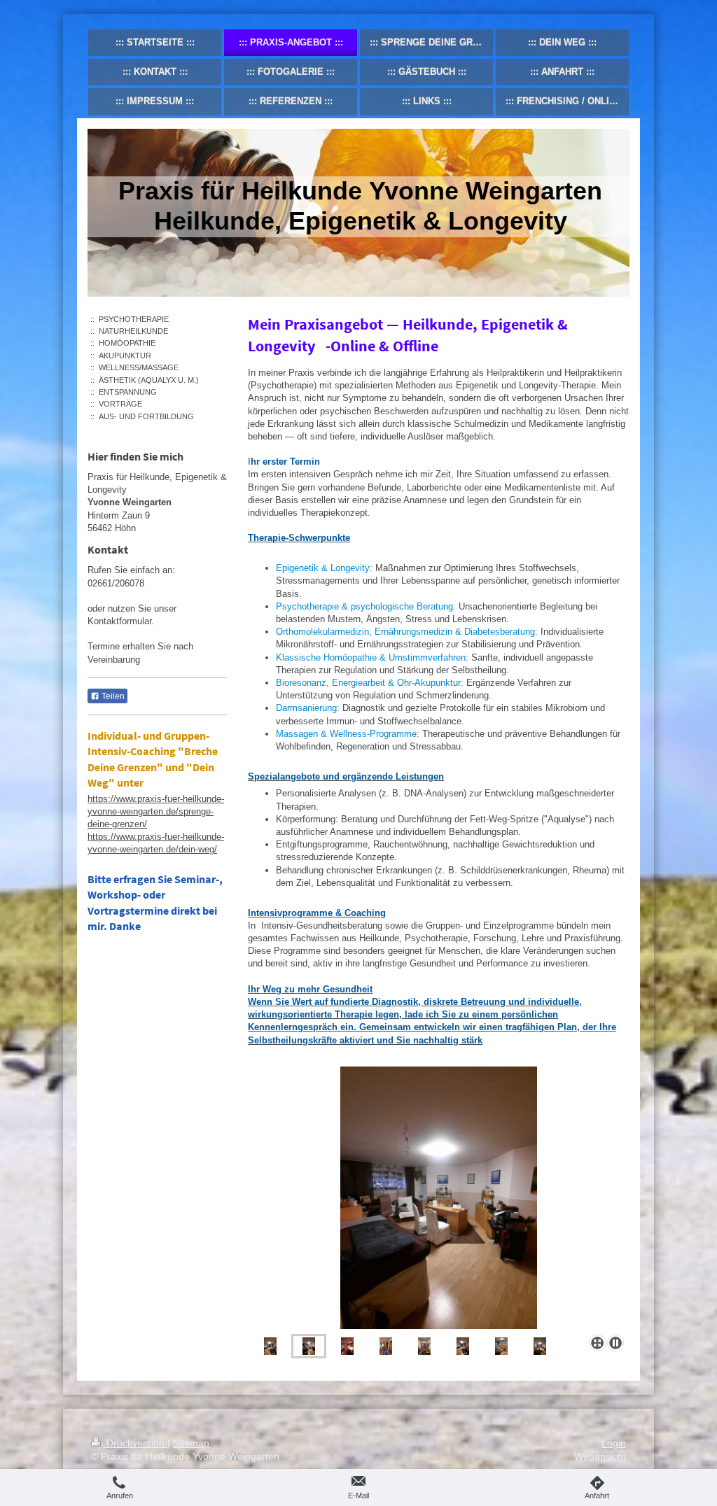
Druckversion (135, 1443)
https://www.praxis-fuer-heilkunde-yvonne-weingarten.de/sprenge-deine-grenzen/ (156, 811)
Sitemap (191, 1443)
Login (613, 1443)
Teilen (112, 696)
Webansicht (600, 1456)
